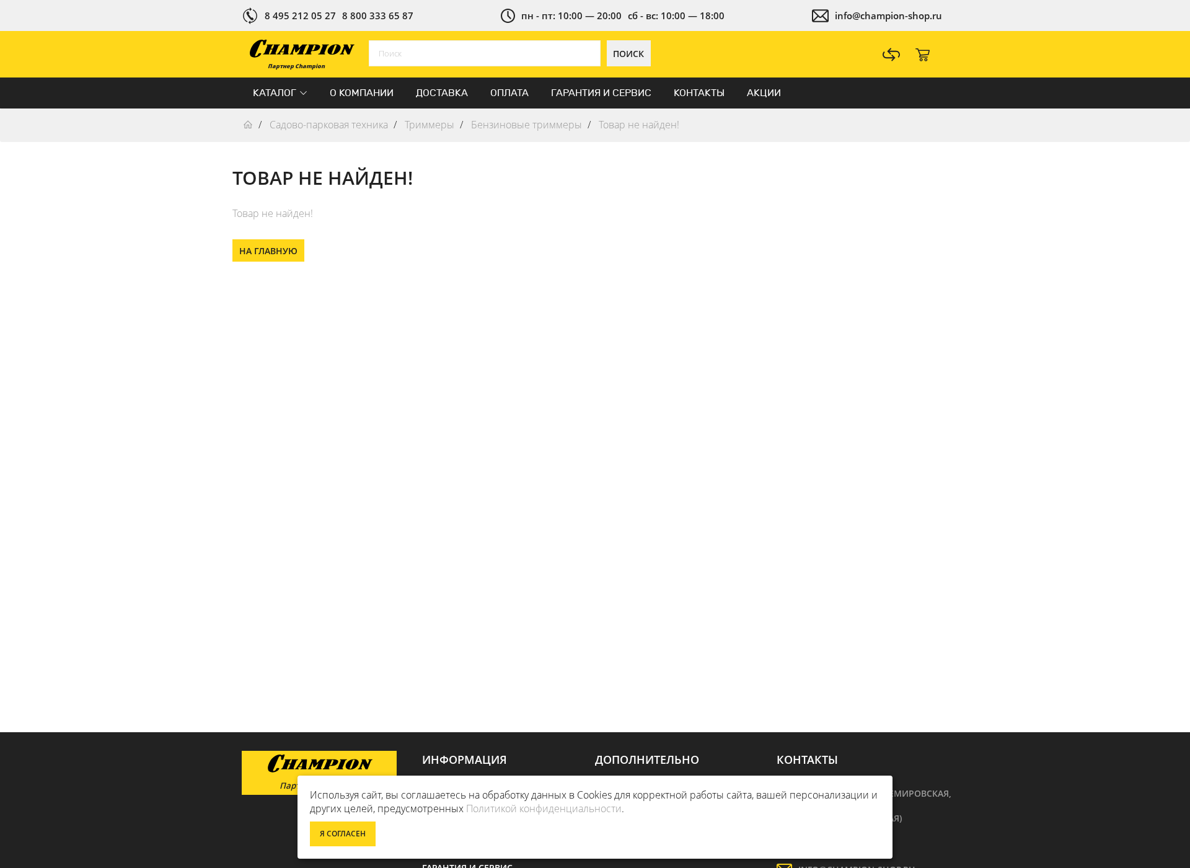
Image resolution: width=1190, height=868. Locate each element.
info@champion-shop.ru (888, 15)
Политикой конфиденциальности (544, 808)
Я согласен (343, 833)
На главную (268, 251)
